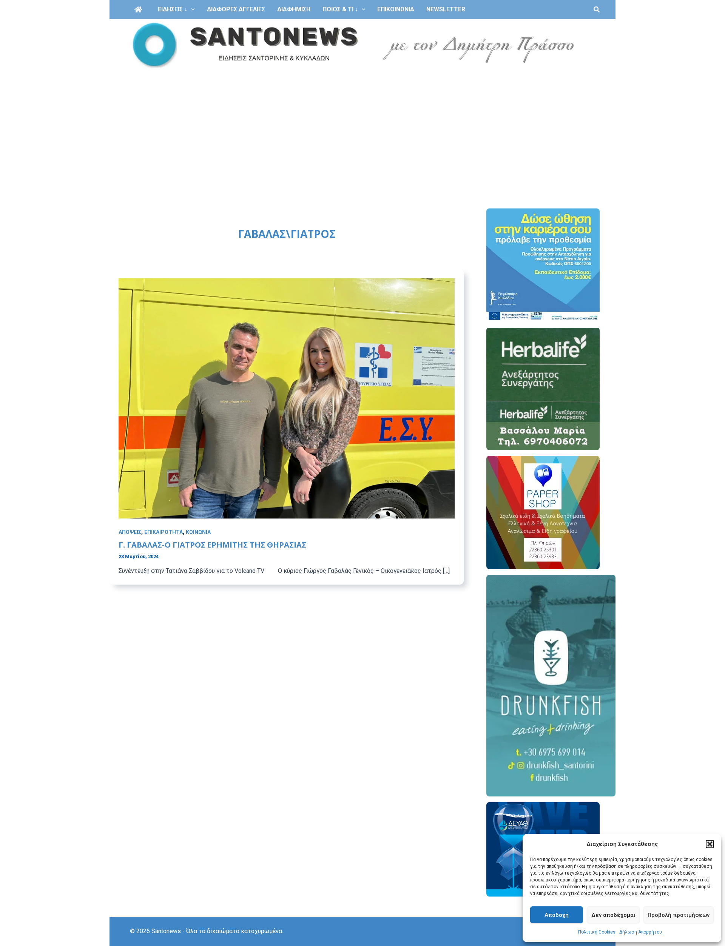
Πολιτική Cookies (596, 932)
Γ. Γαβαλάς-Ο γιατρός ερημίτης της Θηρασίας (212, 545)
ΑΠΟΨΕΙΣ (130, 532)
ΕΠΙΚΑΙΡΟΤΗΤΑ (163, 532)
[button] (710, 844)
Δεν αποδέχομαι (613, 915)
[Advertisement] (362, 128)
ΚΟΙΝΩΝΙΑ (198, 532)
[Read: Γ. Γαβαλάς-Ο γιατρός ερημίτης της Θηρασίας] (287, 397)
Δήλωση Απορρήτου (640, 932)
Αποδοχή (557, 915)
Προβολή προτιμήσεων (679, 915)
